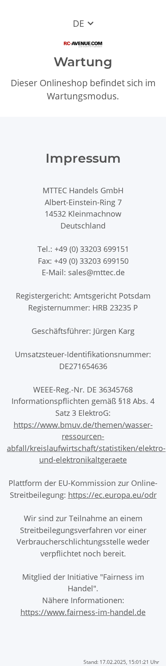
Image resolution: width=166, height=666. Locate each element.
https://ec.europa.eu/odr (112, 494)
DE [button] (78, 23)
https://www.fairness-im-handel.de (83, 612)
